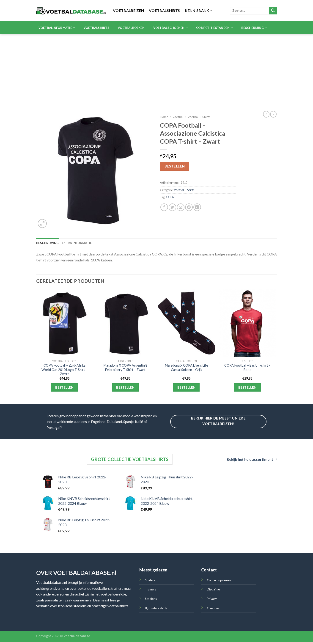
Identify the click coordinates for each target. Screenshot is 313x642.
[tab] (47, 242)
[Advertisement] (156, 69)
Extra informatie (77, 243)
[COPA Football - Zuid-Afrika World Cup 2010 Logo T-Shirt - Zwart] (64, 323)
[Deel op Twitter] (172, 207)
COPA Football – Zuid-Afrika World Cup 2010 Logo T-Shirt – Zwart (64, 369)
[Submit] (273, 10)
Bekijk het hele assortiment (250, 459)
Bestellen (175, 166)
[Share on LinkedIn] (197, 207)
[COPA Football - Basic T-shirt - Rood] (247, 323)
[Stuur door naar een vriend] (180, 207)
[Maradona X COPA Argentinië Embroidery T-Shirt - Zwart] (125, 323)
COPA (170, 197)
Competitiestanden (213, 28)
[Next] (275, 346)
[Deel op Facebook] (164, 207)
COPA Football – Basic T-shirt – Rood (247, 367)
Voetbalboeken (131, 28)
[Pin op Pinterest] (189, 207)
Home (164, 117)
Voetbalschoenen (169, 28)
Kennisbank (197, 10)
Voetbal (178, 117)
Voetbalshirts (164, 10)
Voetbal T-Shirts (199, 117)
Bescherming (252, 28)
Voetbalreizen (128, 10)
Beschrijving (47, 243)
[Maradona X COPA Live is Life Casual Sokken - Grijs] (186, 323)
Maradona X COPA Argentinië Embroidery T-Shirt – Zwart (125, 367)
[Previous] (36, 346)
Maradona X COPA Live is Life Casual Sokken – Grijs (186, 367)
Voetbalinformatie (55, 28)
